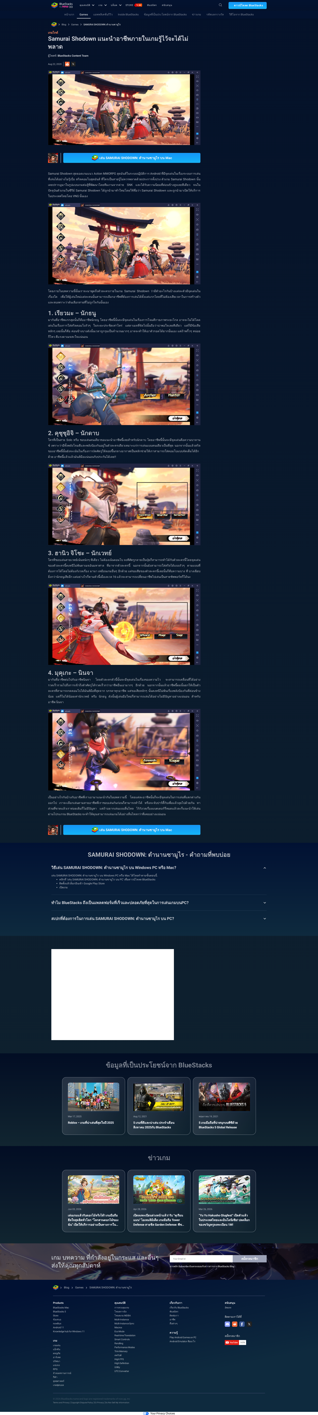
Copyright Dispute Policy (82, 1402)
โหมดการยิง (120, 1311)
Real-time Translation (124, 1335)
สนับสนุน (167, 5)
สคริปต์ (118, 1355)
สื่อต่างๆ (174, 1323)
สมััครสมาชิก (249, 1258)
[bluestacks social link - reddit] (234, 1324)
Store (133, 5)
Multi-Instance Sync (124, 1323)
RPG (265, 368)
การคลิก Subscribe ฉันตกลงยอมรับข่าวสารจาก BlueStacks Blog (202, 1266)
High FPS (119, 1359)
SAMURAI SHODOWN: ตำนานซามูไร (102, 24)
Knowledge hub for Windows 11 (68, 1331)
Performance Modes (124, 1347)
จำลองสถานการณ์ (62, 1373)
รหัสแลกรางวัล (215, 14)
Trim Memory (121, 1351)
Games (84, 14)
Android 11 (58, 1327)
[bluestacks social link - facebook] (242, 1324)
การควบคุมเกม (121, 1307)
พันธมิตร (152, 5)
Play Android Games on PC (183, 1337)
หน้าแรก (69, 14)
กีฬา (55, 1377)
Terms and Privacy (61, 1402)
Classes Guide (249, 368)
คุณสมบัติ (85, 5)
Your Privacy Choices (162, 1413)
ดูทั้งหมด (246, 345)
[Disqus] (112, 994)
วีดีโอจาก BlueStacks (241, 14)
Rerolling (118, 1343)
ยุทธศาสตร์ (58, 1381)
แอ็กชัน (56, 1349)
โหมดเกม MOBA (122, 1315)
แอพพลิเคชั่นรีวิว (103, 14)
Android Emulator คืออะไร (182, 1341)
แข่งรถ (56, 1365)
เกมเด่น (56, 1345)
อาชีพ (172, 1319)
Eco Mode (119, 1331)
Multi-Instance (121, 1319)
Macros (118, 1327)
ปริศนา (56, 1361)
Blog (64, 24)
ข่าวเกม (196, 14)
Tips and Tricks (228, 368)
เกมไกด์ (222, 74)
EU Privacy (99, 1402)
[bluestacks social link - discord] (227, 1324)
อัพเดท (228, 1307)
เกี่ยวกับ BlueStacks (179, 1307)
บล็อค (114, 5)
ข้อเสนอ (57, 1319)
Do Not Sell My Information (117, 1402)
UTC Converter (121, 1371)
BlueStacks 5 (59, 1311)
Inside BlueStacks (128, 14)
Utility (117, 1367)
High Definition (121, 1363)
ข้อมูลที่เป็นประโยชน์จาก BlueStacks (165, 14)
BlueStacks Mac (61, 1307)
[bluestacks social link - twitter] (249, 1324)
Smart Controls (122, 1339)
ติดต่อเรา (174, 1315)
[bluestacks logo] (62, 5)
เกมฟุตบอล (58, 1385)
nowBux (57, 1323)
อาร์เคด (57, 1357)
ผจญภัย (56, 1353)
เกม (100, 5)
